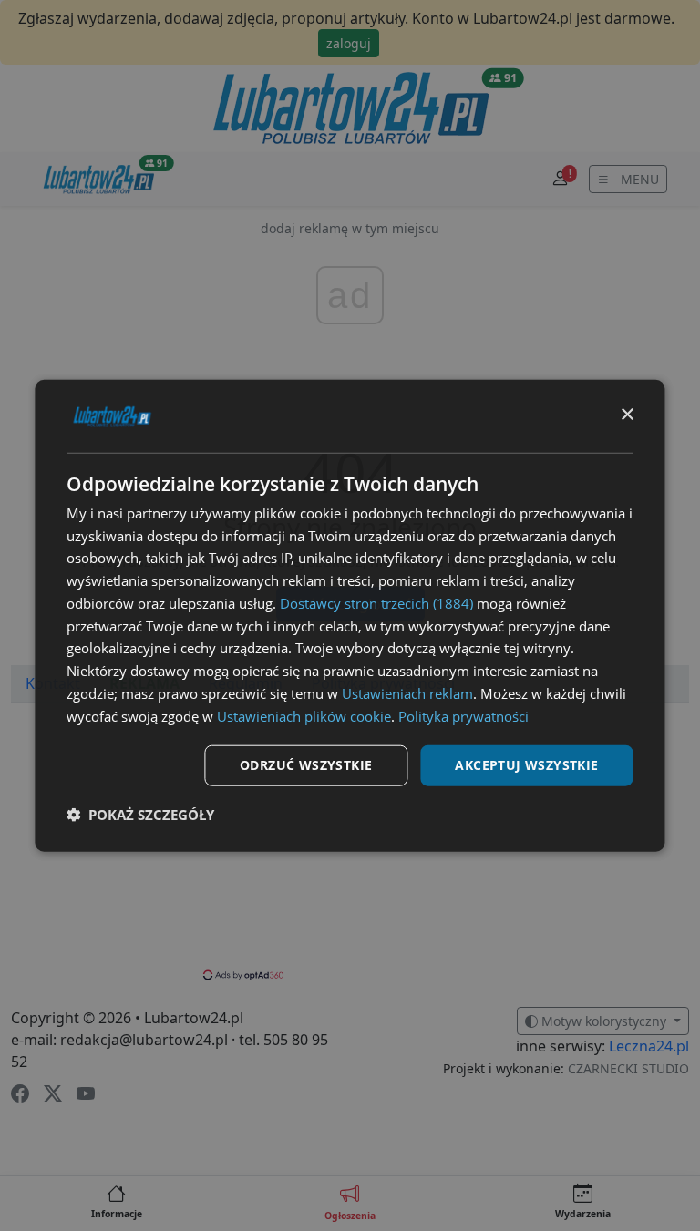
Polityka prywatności (463, 715)
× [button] (626, 415)
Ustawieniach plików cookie (304, 715)
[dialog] (349, 615)
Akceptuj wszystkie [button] (526, 765)
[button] (140, 815)
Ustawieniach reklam (407, 693)
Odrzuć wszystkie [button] (306, 765)
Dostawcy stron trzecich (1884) (376, 603)
